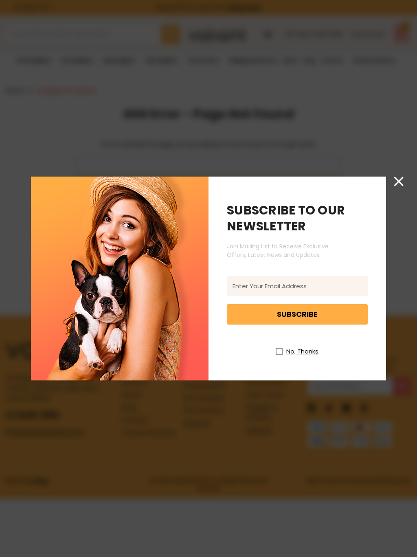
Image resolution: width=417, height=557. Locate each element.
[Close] (399, 181)
